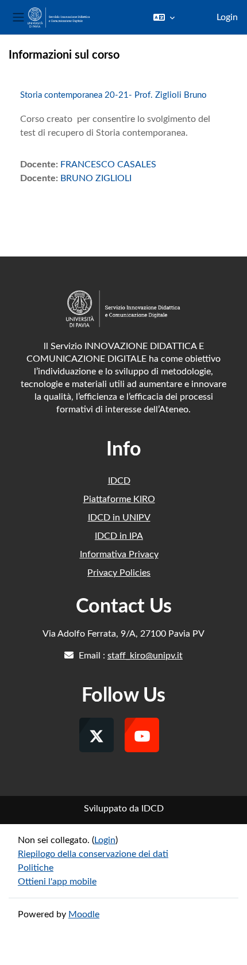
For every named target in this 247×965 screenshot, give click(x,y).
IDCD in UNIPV (119, 517)
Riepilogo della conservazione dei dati (93, 854)
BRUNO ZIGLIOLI (96, 178)
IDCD (119, 480)
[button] (164, 17)
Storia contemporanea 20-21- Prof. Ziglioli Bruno (113, 95)
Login (227, 17)
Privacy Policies (118, 572)
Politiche (35, 867)
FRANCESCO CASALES (108, 164)
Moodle (83, 914)
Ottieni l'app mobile (57, 881)
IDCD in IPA (119, 536)
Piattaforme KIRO (119, 499)
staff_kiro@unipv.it (145, 655)
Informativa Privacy (119, 554)
